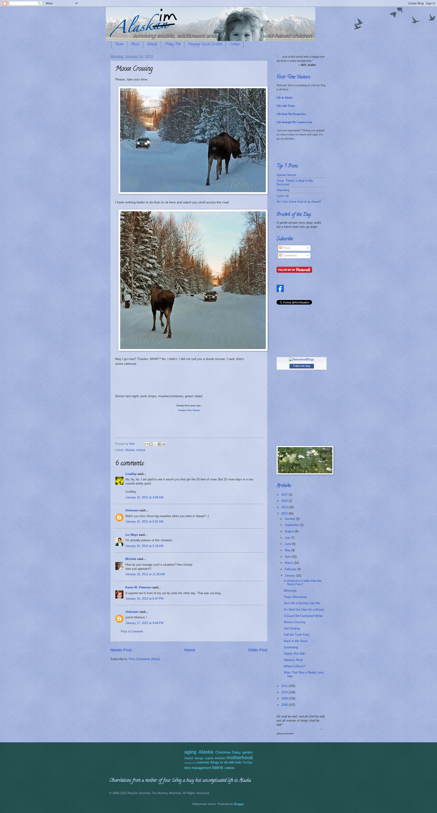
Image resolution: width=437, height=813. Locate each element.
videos (229, 768)
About (135, 44)
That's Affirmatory (295, 597)
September (292, 525)
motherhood (239, 757)
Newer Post (121, 650)
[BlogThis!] (151, 444)
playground (190, 762)
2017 (285, 494)
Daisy (236, 752)
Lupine (209, 758)
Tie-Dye (247, 762)
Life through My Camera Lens (294, 122)
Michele (130, 559)
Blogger (239, 804)
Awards (152, 44)
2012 (285, 513)
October (290, 518)
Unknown (132, 510)
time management (197, 768)
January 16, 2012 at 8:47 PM (144, 598)
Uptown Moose (286, 175)
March (289, 562)
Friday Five (172, 44)
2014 (285, 500)
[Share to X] (155, 444)
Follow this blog (301, 366)
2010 (285, 692)
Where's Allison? (294, 666)
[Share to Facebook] (159, 444)
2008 (285, 705)
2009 (285, 698)
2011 (285, 686)
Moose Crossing (294, 622)
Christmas (223, 752)
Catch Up (283, 196)
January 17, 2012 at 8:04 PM (144, 623)
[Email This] (146, 444)
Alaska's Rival (293, 660)
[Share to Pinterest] (164, 444)
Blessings (290, 590)
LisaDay (131, 474)
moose (140, 450)
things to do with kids (225, 762)
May (288, 550)
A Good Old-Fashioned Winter (303, 616)
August (290, 531)
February (291, 569)
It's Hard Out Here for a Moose (304, 609)
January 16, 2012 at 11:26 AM (145, 574)
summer (203, 762)
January (290, 575)
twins (217, 767)
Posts (286, 248)
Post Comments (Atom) (144, 659)
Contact (234, 44)
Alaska (130, 450)
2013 (285, 507)
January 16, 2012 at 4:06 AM (144, 497)
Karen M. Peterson (138, 587)
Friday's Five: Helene (189, 410)
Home (119, 44)
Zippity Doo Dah (294, 653)
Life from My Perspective (291, 114)
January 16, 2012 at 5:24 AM (144, 546)
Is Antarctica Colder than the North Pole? (302, 582)
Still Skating (292, 628)
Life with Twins (286, 105)
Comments (289, 255)
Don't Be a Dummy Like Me (302, 603)
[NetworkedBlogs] (301, 359)
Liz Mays (131, 534)
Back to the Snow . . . (298, 641)
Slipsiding (283, 190)
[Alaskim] (280, 291)
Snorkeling (291, 647)
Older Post (257, 650)
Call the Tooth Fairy (297, 634)
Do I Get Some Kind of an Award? (299, 201)
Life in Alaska (285, 97)
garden (247, 752)
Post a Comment (132, 631)
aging (190, 751)
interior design (193, 758)
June (288, 544)
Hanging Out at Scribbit (205, 44)
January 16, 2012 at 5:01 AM (144, 521)
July (288, 537)
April (288, 556)
